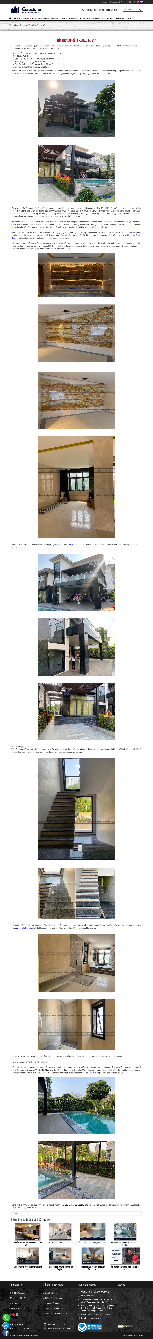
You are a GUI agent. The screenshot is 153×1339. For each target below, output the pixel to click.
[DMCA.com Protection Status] (125, 1327)
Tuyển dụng (120, 18)
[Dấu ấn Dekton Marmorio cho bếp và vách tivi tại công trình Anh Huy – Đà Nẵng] (27, 1232)
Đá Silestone (37, 18)
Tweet (14, 1213)
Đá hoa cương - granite (69, 18)
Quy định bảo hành (51, 1303)
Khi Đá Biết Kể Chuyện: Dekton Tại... (60, 1242)
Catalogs (103, 2)
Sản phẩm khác (84, 18)
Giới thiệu (18, 18)
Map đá (128, 18)
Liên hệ (132, 2)
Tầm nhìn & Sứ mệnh (18, 1298)
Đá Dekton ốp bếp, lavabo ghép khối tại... (28, 1268)
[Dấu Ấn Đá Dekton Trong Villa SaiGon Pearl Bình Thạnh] (92, 1232)
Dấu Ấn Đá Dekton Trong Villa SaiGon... (92, 1242)
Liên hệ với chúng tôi (18, 1308)
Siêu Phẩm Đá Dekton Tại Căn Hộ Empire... (60, 1268)
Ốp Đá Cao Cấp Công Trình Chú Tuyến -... (125, 1268)
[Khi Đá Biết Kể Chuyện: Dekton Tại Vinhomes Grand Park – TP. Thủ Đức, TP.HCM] (60, 1232)
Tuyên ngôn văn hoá (18, 1303)
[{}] (26, 9)
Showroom (114, 2)
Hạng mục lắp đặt (98, 18)
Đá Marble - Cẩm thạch (51, 18)
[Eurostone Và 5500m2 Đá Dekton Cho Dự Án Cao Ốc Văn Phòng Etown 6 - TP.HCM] (125, 1232)
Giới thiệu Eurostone (18, 1293)
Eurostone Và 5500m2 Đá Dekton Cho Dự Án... (125, 1244)
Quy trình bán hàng (51, 1293)
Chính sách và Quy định (53, 1308)
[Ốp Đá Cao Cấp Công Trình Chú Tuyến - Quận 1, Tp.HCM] (125, 1256)
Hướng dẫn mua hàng (53, 1298)
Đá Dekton (27, 18)
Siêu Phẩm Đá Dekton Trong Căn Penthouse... (93, 1268)
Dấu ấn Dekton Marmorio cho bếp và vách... (28, 1244)
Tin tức (123, 2)
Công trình (110, 18)
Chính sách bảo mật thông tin (55, 1313)
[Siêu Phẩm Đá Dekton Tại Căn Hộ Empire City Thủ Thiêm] (60, 1256)
